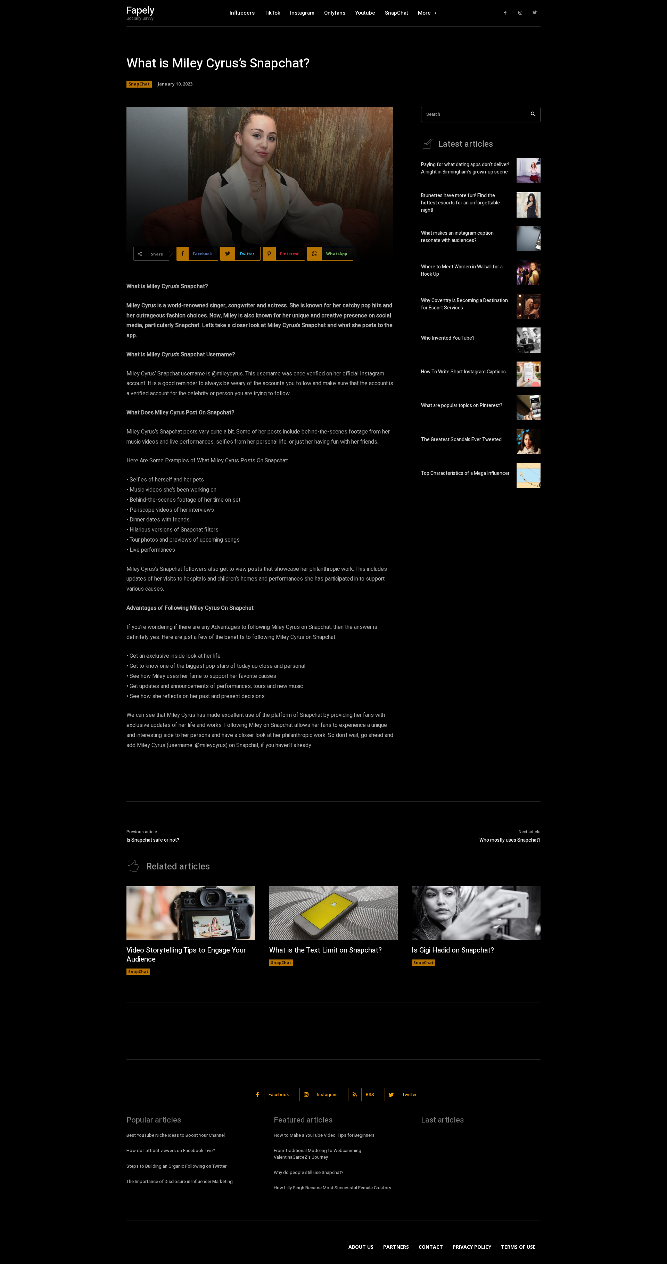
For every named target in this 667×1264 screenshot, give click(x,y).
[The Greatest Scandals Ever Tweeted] (529, 441)
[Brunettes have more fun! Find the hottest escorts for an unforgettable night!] (529, 204)
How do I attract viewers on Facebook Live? (170, 1150)
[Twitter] (535, 13)
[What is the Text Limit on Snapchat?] (333, 913)
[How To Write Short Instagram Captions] (529, 374)
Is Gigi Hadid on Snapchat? (453, 950)
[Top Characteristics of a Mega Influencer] (529, 475)
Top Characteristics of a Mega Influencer (465, 473)
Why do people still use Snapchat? (309, 1172)
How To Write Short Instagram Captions (463, 371)
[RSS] (355, 1094)
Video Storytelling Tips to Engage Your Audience (186, 954)
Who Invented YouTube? (448, 338)
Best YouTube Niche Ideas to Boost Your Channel (175, 1135)
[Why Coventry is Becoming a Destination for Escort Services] (529, 306)
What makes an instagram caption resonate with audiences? (457, 236)
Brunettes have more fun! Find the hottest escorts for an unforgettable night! (460, 203)
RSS (370, 1094)
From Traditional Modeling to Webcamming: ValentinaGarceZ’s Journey (318, 1153)
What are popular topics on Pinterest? (461, 405)
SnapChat (139, 84)
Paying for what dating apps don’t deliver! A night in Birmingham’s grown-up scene (465, 168)
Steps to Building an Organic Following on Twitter (176, 1166)
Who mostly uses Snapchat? (510, 840)
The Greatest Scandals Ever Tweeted (461, 439)
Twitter (409, 1094)
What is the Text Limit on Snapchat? (325, 950)
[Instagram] (520, 13)
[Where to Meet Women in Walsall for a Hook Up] (529, 272)
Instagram (327, 1094)
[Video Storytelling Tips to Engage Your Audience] (190, 913)
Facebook (279, 1094)
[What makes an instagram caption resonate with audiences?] (529, 238)
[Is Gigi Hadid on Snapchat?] (476, 913)
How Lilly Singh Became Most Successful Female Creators (332, 1187)
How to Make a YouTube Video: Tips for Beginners (324, 1135)
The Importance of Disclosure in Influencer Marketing (179, 1181)
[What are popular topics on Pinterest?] (529, 407)
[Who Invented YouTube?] (529, 340)
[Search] (533, 114)
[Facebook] (505, 13)
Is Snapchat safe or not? (152, 840)
